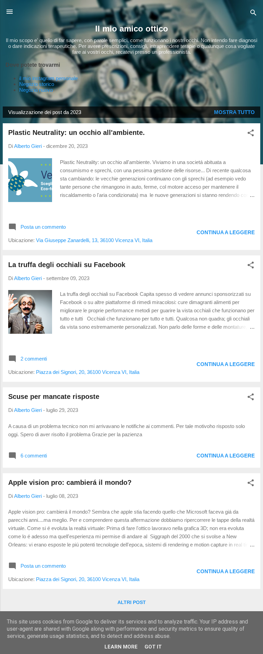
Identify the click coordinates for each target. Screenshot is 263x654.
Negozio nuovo (36, 90)
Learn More (121, 647)
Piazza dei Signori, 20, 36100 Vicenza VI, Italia (87, 372)
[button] (251, 134)
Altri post (131, 602)
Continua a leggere (226, 232)
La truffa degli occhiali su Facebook (66, 264)
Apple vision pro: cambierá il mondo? (70, 482)
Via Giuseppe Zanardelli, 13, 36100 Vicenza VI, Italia (94, 240)
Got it (153, 647)
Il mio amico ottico (131, 28)
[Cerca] (253, 13)
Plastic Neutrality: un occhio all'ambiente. (76, 132)
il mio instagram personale (48, 78)
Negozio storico (36, 84)
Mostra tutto (234, 112)
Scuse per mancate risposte (53, 396)
